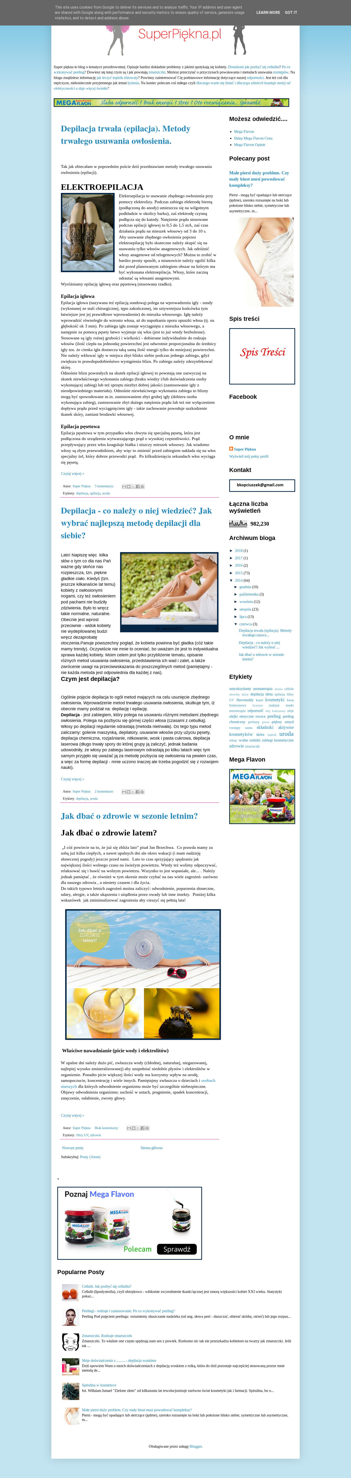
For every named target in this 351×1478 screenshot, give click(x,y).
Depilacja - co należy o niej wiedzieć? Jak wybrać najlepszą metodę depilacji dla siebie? (136, 522)
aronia (279, 689)
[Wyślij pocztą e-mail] (124, 486)
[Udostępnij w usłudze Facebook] (137, 486)
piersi (265, 722)
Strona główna (152, 1148)
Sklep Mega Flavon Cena (253, 138)
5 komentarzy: (105, 486)
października (249, 594)
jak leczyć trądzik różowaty (117, 78)
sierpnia (245, 609)
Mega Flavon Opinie (249, 145)
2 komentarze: (105, 791)
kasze (259, 700)
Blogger (196, 1446)
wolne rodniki (250, 740)
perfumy (254, 722)
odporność (255, 711)
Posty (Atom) (90, 1157)
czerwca (246, 624)
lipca (243, 617)
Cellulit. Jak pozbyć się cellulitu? (106, 1286)
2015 (239, 573)
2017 (239, 558)
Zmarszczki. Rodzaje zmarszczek (107, 1336)
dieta (269, 694)
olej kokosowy (275, 711)
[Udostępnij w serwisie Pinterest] (142, 486)
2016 (239, 565)
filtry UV (82, 1135)
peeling (274, 716)
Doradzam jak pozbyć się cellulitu (253, 67)
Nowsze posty (73, 1148)
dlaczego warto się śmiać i (216, 83)
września (246, 602)
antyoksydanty (240, 689)
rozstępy (234, 728)
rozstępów (280, 72)
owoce (260, 716)
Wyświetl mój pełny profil (248, 456)
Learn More (268, 12)
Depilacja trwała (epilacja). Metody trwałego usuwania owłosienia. (126, 134)
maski (290, 705)
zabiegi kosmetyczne (278, 740)
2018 (239, 551)
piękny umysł (283, 722)
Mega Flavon (244, 132)
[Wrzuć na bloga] (128, 486)
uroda (106, 493)
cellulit (289, 689)
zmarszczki (157, 72)
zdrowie (95, 1135)
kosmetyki (274, 699)
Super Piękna (245, 449)
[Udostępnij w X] (133, 486)
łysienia (133, 83)
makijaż (274, 705)
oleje (290, 711)
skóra (260, 734)
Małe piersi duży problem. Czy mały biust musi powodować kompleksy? (259, 179)
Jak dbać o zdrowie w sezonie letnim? (129, 815)
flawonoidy (245, 700)
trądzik (272, 734)
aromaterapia (262, 689)
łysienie (258, 705)
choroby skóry (239, 694)
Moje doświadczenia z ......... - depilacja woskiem (119, 1361)
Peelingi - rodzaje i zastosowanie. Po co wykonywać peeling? (128, 1311)
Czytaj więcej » (72, 474)
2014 (239, 580)
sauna (248, 728)
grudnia (245, 587)
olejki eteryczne (241, 716)
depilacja (82, 493)
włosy (233, 740)
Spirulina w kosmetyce (99, 1385)
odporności (255, 78)
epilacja (95, 493)
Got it (291, 12)
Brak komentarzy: (107, 1128)
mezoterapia (237, 711)
